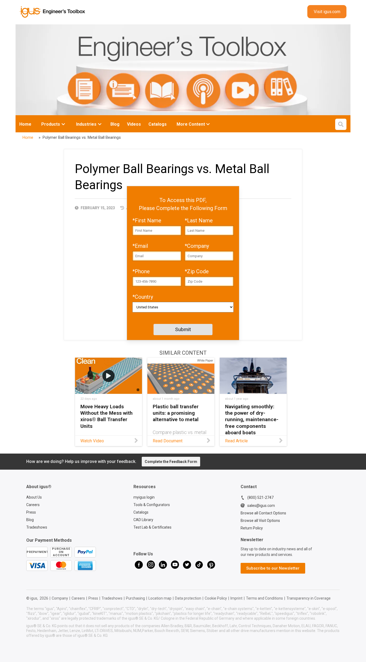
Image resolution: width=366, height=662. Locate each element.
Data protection (188, 598)
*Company (197, 246)
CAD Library (143, 520)
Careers (78, 598)
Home (25, 124)
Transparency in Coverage (308, 598)
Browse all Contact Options (263, 513)
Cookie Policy (216, 598)
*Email (140, 246)
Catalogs (140, 512)
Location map (159, 598)
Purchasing (135, 598)
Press (31, 512)
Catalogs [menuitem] (157, 124)
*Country (142, 297)
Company (60, 598)
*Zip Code (197, 271)
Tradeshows (36, 527)
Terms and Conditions (264, 598)
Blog (30, 520)
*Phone (141, 271)
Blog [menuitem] (114, 124)
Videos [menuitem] (134, 124)
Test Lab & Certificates (152, 527)
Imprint (236, 598)
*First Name (146, 220)
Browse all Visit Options (260, 520)
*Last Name (199, 220)
